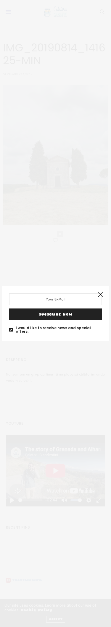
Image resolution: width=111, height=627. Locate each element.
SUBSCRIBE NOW (56, 314)
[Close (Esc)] (100, 295)
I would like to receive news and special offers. (53, 329)
